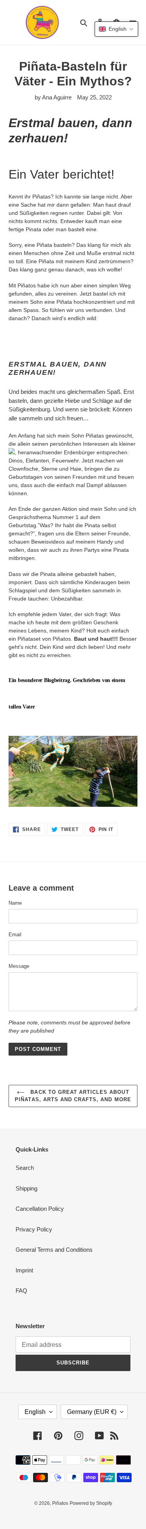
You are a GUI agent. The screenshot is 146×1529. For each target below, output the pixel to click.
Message (19, 966)
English (35, 1412)
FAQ (21, 1290)
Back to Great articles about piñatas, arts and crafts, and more (73, 1096)
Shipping (26, 1188)
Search (25, 1167)
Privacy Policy (34, 1229)
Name (15, 903)
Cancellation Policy (40, 1208)
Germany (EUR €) (91, 1412)
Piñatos (60, 1503)
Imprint (24, 1270)
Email (15, 934)
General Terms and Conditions (54, 1249)
